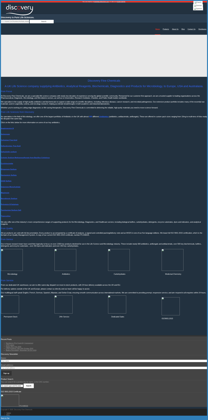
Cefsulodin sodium (9, 152)
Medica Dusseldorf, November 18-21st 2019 (21, 350)
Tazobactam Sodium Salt (11, 210)
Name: (3, 358)
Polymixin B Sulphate (10, 204)
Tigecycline (5, 216)
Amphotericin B (7, 128)
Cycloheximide (7, 163)
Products (166, 29)
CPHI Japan (10, 345)
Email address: (7, 365)
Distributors (202, 29)
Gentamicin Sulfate (9, 175)
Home (157, 29)
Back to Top (5, 418)
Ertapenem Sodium (8, 169)
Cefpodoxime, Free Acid (11, 146)
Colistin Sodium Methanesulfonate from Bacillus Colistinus (25, 158)
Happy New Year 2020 (13, 347)
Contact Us (191, 29)
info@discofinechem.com (101, 1)
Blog (183, 29)
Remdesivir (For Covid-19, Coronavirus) (19, 343)
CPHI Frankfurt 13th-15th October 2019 (19, 348)
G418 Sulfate (6, 181)
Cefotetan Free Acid (9, 140)
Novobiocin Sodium (9, 198)
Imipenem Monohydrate (10, 187)
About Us (175, 29)
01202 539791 (121, 1)
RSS (8, 415)
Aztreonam (5, 134)
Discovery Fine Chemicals (10, 21)
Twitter (8, 413)
